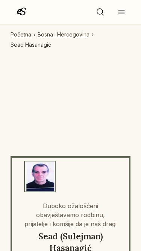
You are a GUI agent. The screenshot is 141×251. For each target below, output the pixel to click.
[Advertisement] (70, 99)
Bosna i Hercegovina (63, 34)
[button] (100, 12)
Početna (21, 34)
